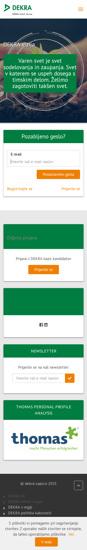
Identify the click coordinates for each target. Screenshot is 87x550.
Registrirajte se (19, 188)
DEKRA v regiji (20, 507)
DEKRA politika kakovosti (29, 512)
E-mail (16, 154)
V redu (46, 541)
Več (71, 534)
